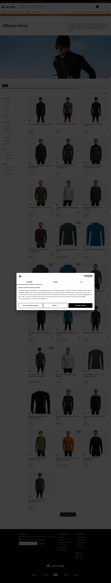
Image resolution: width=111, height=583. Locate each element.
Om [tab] (81, 282)
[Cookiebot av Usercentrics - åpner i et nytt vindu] (85, 276)
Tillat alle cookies (80, 305)
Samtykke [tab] (30, 282)
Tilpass (54, 305)
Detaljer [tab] (55, 282)
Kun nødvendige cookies (30, 305)
